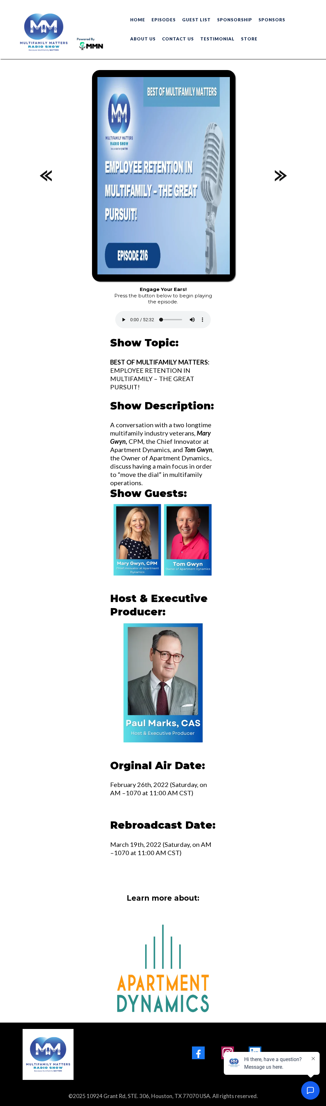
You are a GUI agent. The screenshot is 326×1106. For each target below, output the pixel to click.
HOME (137, 19)
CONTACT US (178, 38)
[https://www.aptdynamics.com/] (162, 968)
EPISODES (164, 19)
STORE (249, 38)
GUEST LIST (196, 19)
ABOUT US (143, 38)
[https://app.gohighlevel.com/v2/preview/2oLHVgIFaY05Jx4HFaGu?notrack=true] (76, 1054)
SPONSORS (272, 19)
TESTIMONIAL (217, 38)
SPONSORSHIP (234, 19)
